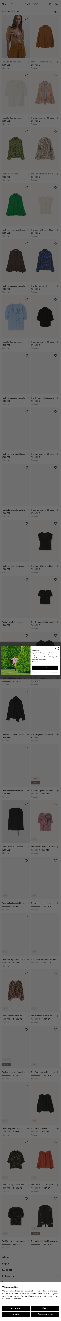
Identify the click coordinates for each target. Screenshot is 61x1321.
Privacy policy (54, 671)
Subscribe (45, 668)
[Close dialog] (57, 648)
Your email (35, 662)
